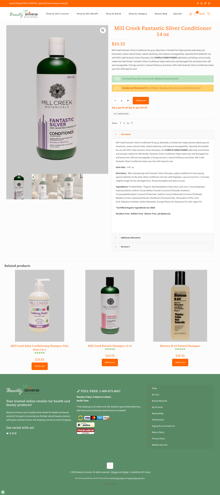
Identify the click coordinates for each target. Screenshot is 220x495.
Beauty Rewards (159, 400)
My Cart (155, 394)
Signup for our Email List (163, 426)
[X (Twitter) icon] (201, 3)
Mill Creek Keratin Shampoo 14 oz (110, 346)
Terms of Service (134, 478)
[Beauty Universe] (23, 14)
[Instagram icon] (209, 3)
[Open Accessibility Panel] (3, 492)
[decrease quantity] (115, 101)
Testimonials (158, 419)
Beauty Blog (157, 413)
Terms (125, 472)
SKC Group (145, 472)
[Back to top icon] (110, 466)
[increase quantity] (128, 101)
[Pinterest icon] (205, 3)
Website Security (159, 444)
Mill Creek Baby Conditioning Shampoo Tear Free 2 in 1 (40, 347)
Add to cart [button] (40, 366)
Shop (154, 388)
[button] (103, 30)
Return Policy (158, 432)
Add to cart (141, 100)
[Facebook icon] (198, 3)
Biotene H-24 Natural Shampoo (180, 346)
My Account (157, 407)
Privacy (114, 472)
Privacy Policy (158, 438)
